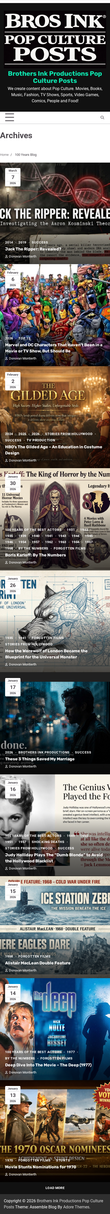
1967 (89, 542)
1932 (84, 530)
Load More (55, 1188)
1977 (71, 1052)
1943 (62, 536)
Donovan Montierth (22, 256)
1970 (9, 1160)
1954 (22, 542)
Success (40, 242)
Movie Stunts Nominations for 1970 (40, 1167)
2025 (22, 434)
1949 (71, 836)
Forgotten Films (70, 548)
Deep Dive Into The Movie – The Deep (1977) (48, 1065)
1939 (22, 536)
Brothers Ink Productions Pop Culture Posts (55, 77)
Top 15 (24, 338)
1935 (9, 536)
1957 (36, 542)
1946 (9, 542)
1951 (9, 842)
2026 (9, 338)
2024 (9, 434)
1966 (76, 542)
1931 (71, 530)
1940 (36, 536)
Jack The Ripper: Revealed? (33, 249)
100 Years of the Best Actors (33, 530)
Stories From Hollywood (69, 434)
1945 (89, 536)
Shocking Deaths (48, 842)
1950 (84, 836)
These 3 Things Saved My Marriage (40, 759)
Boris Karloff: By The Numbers (35, 555)
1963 (62, 542)
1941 (49, 536)
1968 (9, 548)
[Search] (102, 117)
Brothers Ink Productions (44, 752)
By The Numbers (33, 548)
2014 (9, 242)
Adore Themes (76, 1207)
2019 (22, 242)
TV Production (41, 440)
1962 (49, 542)
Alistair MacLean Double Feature (38, 963)
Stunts (63, 1160)
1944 (76, 536)
